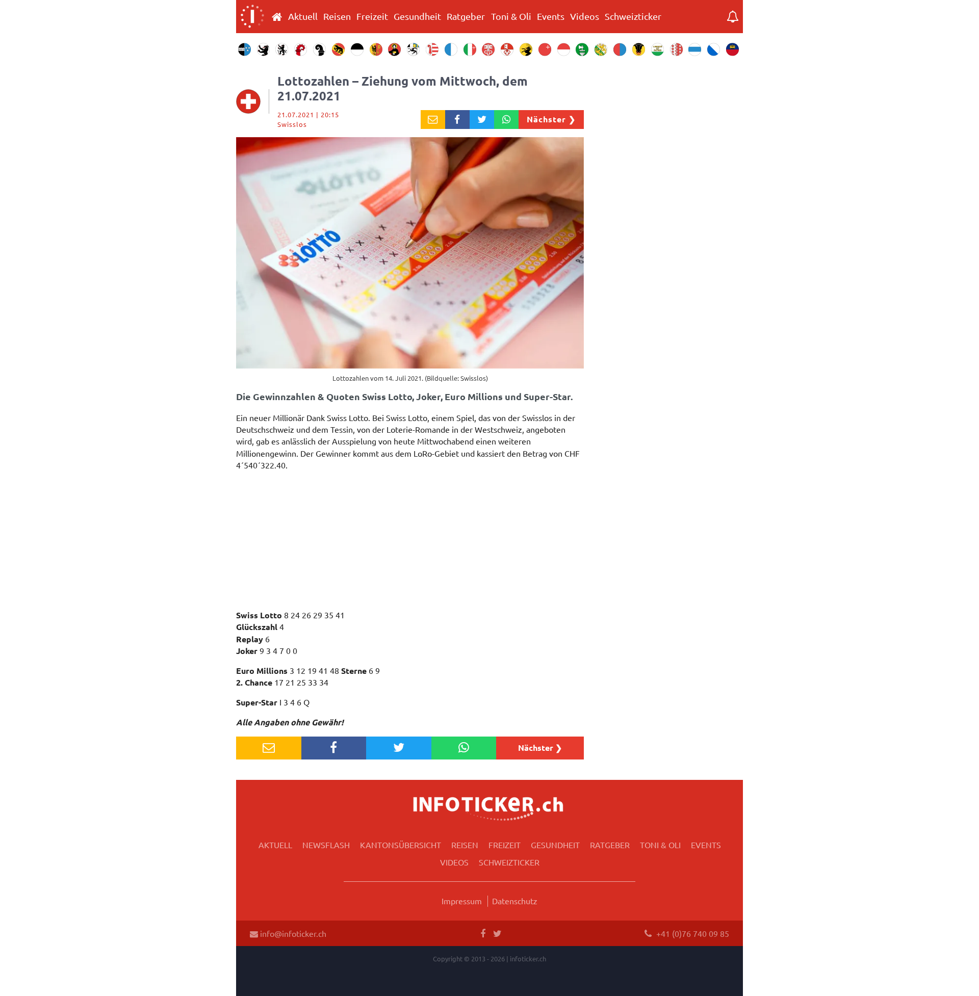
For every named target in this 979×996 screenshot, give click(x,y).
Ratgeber (466, 16)
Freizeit (372, 16)
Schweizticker (633, 16)
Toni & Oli (511, 16)
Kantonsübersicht (400, 845)
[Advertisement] (409, 543)
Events (550, 16)
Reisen (337, 16)
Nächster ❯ (551, 119)
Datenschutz (514, 901)
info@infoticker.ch (292, 933)
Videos (584, 16)
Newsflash (326, 845)
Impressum (462, 901)
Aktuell (303, 16)
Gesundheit (417, 16)
